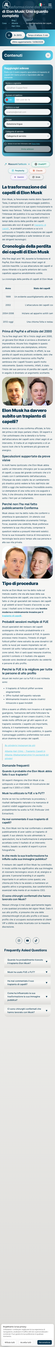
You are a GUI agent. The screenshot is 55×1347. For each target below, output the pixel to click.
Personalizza (44, 1342)
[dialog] (27, 1335)
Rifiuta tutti (10, 1342)
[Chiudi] (49, 629)
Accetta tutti (25, 1342)
